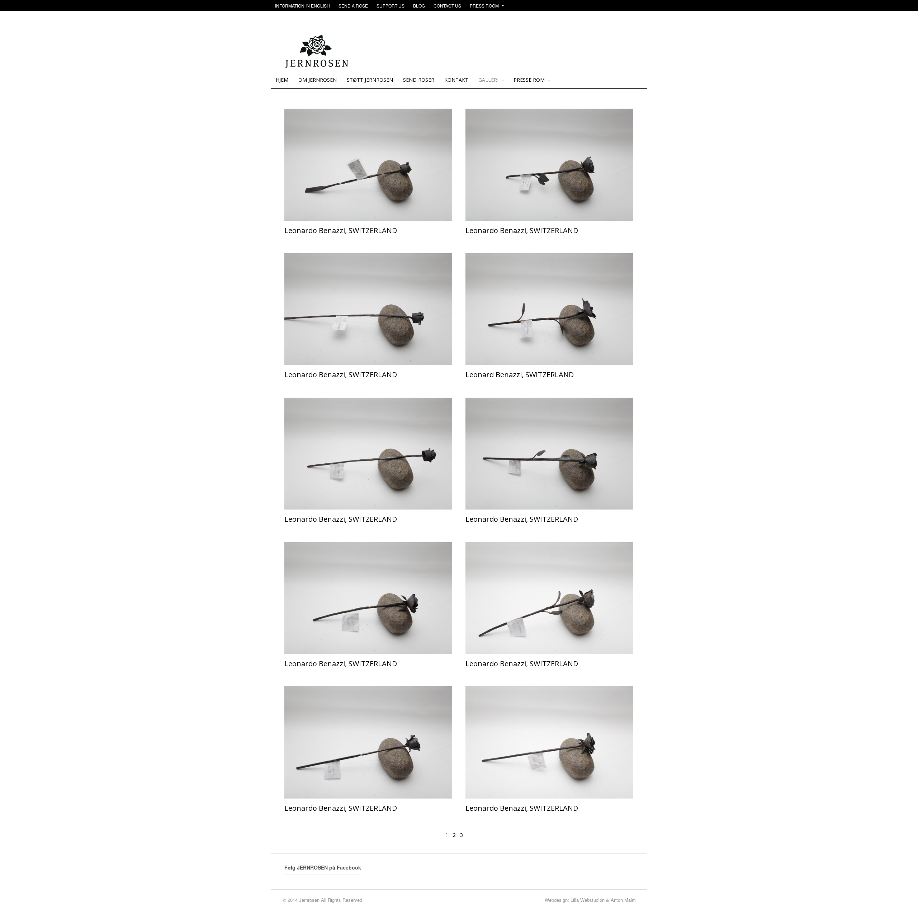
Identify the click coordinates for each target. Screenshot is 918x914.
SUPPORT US (390, 6)
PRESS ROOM (484, 6)
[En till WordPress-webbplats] (318, 64)
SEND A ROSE (353, 6)
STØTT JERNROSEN (370, 79)
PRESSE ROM (529, 79)
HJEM (282, 79)
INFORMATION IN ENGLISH (302, 6)
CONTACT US (447, 6)
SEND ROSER (418, 79)
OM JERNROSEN (317, 79)
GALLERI (488, 79)
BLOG (419, 6)
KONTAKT (456, 79)
